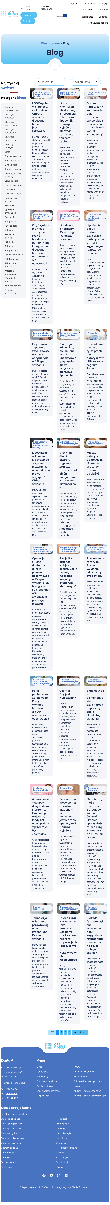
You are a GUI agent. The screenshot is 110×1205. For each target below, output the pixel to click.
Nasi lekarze (87, 16)
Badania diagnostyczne (48, 1091)
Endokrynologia (95, 549)
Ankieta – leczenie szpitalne (87, 1091)
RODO (77, 1066)
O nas (71, 3)
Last (82, 1032)
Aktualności (89, 3)
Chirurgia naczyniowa (12, 1128)
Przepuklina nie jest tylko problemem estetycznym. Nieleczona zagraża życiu (95, 356)
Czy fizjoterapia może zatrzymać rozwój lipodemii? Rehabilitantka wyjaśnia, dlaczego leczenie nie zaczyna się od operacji (40, 244)
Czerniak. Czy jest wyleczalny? (67, 694)
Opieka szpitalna (45, 1086)
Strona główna (51, 43)
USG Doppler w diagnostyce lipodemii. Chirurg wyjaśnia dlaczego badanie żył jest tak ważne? (40, 117)
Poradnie (27, 15)
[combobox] (85, 82)
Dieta (62, 92)
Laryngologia (62, 1123)
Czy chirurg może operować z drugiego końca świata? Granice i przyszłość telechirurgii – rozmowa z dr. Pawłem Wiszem (95, 818)
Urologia (60, 1167)
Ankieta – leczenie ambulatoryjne (90, 1095)
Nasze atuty (42, 1076)
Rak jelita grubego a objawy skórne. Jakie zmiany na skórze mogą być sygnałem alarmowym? (68, 572)
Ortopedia (61, 1143)
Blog (104, 3)
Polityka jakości (81, 1076)
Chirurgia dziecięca (10, 1118)
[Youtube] (51, 1175)
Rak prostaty (93, 788)
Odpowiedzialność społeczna (88, 1081)
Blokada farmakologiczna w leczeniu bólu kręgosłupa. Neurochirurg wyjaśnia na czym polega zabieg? (96, 935)
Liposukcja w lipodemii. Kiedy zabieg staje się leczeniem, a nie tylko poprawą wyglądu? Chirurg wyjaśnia (41, 468)
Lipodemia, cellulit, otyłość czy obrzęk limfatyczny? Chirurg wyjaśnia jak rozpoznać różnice (95, 239)
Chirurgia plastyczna (11, 1143)
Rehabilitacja (62, 1162)
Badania (103, 16)
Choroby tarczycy (96, 547)
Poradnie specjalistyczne (49, 1081)
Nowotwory (38, 547)
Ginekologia (93, 679)
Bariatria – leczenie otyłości (14, 1114)
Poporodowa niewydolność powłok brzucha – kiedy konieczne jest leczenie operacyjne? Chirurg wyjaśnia (68, 814)
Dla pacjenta (87, 9)
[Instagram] (58, 1175)
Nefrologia (61, 1128)
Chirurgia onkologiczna (12, 1138)
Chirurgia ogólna (9, 1133)
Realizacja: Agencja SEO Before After (70, 1187)
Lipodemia (38, 94)
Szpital (26, 21)
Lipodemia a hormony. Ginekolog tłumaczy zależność (66, 232)
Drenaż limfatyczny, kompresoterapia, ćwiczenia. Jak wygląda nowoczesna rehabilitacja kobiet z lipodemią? (95, 118)
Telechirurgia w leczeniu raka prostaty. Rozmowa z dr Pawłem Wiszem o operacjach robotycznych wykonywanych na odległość (68, 938)
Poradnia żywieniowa (66, 1147)
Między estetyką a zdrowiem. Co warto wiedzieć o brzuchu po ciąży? (95, 463)
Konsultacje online (99, 22)
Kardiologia (61, 1118)
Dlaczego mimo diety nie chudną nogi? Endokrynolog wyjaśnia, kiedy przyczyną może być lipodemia (67, 359)
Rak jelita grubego (68, 547)
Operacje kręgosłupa (38, 908)
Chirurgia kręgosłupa (11, 1123)
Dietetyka (5, 1157)
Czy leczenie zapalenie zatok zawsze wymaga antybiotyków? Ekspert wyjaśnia (41, 354)
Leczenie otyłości (41, 92)
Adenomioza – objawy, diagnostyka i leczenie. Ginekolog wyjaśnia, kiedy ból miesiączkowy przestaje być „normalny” (41, 816)
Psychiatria (61, 1152)
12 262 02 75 (11, 1093)
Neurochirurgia (63, 1133)
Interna (59, 1114)
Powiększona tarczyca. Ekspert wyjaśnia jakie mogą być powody (95, 567)
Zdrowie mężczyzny (42, 335)
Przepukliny (93, 333)
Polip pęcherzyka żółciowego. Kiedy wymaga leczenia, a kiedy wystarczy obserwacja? (40, 704)
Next (75, 1032)
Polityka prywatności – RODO (34, 1187)
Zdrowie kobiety (67, 94)
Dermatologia (7, 1152)
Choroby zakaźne (9, 1147)
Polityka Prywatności (84, 1071)
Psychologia (62, 1157)
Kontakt (104, 9)
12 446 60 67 (12, 1097)
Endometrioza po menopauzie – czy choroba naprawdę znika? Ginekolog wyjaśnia (95, 704)
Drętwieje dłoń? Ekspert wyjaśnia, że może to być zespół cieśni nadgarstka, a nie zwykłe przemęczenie (68, 470)
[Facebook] (44, 1175)
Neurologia (61, 1138)
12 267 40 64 (12, 1089)
